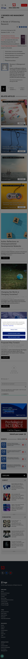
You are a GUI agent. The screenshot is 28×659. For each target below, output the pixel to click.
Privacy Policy (5, 325)
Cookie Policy (11, 325)
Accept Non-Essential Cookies (14, 333)
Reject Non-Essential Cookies (14, 337)
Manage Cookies (14, 329)
